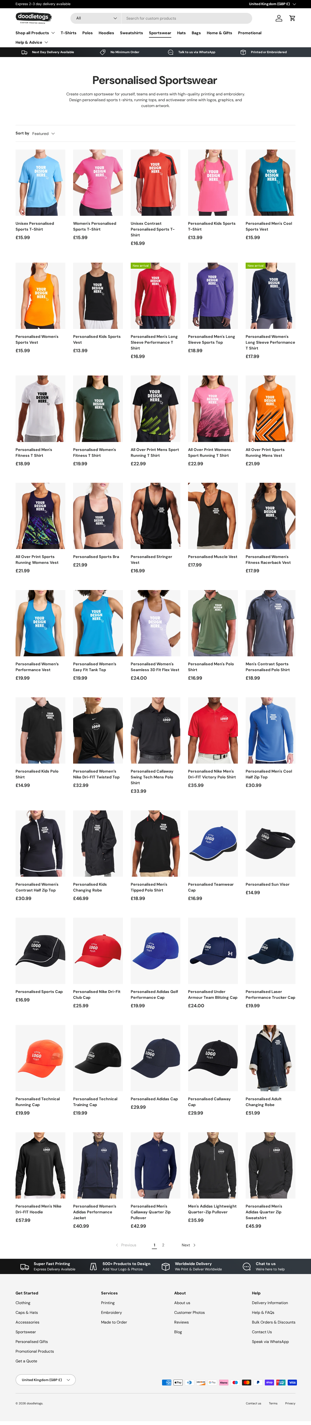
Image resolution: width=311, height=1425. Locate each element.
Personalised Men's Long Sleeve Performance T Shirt (154, 342)
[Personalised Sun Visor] (270, 843)
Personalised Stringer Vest (151, 559)
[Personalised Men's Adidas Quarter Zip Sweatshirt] (270, 1165)
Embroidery (111, 1312)
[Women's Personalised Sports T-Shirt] (98, 183)
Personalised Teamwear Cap (211, 887)
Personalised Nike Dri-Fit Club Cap (97, 994)
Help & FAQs (263, 1312)
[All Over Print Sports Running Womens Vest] (40, 516)
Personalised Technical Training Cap (95, 1101)
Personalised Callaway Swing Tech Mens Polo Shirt (152, 777)
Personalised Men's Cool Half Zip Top (269, 774)
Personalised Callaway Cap (209, 1101)
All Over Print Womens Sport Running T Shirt (209, 452)
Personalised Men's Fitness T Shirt (34, 452)
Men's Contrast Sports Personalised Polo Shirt (268, 666)
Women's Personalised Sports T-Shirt (94, 226)
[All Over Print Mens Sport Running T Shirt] (156, 408)
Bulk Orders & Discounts (273, 1322)
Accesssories (27, 1322)
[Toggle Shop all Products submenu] (53, 33)
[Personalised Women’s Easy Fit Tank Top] (98, 623)
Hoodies (106, 32)
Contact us (253, 1403)
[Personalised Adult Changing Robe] (270, 1058)
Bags (196, 32)
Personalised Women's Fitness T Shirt (94, 452)
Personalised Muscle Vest (212, 556)
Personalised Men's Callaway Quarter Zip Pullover (151, 1212)
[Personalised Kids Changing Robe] (98, 843)
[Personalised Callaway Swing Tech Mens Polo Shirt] (156, 730)
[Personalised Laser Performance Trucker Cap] (270, 951)
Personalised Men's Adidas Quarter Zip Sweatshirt (264, 1212)
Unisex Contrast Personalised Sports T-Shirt (153, 229)
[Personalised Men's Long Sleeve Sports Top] (213, 296)
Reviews (181, 1322)
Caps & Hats (27, 1312)
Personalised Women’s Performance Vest (37, 666)
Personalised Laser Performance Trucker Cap (270, 994)
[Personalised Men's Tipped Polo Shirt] (156, 843)
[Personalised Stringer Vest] (156, 516)
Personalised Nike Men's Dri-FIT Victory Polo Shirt (212, 774)
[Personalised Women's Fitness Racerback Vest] (270, 516)
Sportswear (160, 32)
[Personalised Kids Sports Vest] (98, 296)
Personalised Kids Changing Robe (90, 887)
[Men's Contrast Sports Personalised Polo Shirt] (270, 623)
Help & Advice (29, 42)
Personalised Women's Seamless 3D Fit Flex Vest (155, 666)
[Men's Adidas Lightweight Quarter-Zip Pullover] (213, 1165)
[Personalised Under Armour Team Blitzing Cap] (213, 951)
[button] (292, 18)
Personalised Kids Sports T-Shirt (212, 226)
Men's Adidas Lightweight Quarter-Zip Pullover (212, 1209)
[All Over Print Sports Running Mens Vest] (270, 408)
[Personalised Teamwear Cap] (213, 843)
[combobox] (161, 18)
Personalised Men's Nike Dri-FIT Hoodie (38, 1209)
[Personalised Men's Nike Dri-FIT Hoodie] (40, 1165)
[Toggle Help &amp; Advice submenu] (46, 42)
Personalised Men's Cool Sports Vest (269, 226)
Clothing (23, 1302)
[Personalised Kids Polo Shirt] (40, 730)
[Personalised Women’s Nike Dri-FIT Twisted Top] (98, 730)
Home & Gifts (219, 32)
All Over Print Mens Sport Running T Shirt (155, 452)
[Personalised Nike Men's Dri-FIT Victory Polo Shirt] (213, 730)
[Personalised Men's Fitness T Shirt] (40, 408)
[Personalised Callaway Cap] (213, 1058)
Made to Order (114, 1322)
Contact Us (262, 1331)
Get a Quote (26, 1361)
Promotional (249, 32)
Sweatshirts (131, 32)
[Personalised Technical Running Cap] (40, 1058)
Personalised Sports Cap (39, 991)
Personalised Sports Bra (96, 556)
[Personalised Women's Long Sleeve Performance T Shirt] (270, 296)
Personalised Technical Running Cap (38, 1101)
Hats (181, 32)
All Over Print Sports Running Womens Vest (37, 559)
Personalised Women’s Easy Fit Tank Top (94, 666)
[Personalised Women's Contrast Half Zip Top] (40, 843)
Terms (273, 1403)
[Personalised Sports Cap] (40, 951)
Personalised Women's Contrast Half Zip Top (37, 887)
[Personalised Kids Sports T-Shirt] (213, 183)
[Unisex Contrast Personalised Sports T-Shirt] (156, 183)
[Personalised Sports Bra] (98, 516)
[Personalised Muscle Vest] (213, 516)
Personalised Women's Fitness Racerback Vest (268, 559)
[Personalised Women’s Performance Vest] (40, 623)
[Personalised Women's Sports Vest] (40, 296)
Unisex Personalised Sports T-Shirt (35, 226)
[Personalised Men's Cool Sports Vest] (270, 183)
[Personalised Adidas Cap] (156, 1058)
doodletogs (35, 1403)
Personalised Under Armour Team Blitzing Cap (212, 994)
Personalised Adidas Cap (154, 1098)
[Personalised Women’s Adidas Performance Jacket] (98, 1165)
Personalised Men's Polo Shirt (211, 666)
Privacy (290, 1403)
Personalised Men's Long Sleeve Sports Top (211, 339)
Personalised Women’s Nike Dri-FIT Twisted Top (96, 774)
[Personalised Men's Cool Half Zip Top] (270, 730)
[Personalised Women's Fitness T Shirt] (98, 408)
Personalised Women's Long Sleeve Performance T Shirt (270, 342)
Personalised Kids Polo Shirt (37, 774)
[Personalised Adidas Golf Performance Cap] (156, 951)
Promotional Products (35, 1351)
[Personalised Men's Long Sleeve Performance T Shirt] (156, 296)
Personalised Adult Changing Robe (264, 1101)
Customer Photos (189, 1312)
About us (182, 1302)
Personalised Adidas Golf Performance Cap (154, 994)
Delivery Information (270, 1302)
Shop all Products (32, 32)
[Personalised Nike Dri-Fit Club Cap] (98, 951)
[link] (126, 1245)
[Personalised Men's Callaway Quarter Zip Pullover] (156, 1165)
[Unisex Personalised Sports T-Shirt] (40, 183)
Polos (87, 32)
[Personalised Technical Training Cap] (98, 1058)
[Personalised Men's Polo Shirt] (213, 623)
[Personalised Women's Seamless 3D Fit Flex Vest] (156, 623)
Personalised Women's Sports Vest (37, 339)
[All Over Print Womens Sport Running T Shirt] (213, 408)
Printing (108, 1302)
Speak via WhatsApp (270, 1341)
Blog (178, 1331)
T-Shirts (69, 32)
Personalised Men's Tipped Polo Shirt (149, 887)
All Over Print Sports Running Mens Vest (265, 452)
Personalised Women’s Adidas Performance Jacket (94, 1212)
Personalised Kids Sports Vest (97, 339)
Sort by (22, 133)
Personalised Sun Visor (268, 884)
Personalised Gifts (32, 1341)
